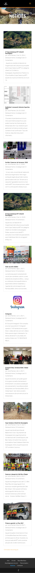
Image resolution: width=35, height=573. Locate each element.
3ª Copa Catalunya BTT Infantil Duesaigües (14, 52)
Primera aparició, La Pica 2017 (14, 523)
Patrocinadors (24, 563)
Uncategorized (19, 58)
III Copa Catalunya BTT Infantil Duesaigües (14, 214)
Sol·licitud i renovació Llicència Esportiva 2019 (17, 108)
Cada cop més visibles (11, 267)
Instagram (8, 314)
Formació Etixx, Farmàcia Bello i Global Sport (16, 368)
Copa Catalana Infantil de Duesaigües (16, 423)
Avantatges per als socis (11, 563)
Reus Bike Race (22, 560)
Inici (8, 560)
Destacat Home (10, 58)
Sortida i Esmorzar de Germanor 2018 (16, 162)
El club (13, 560)
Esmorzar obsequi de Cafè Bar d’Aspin (16, 474)
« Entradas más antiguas (11, 549)
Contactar (20, 565)
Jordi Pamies (12, 55)
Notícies (12, 565)
